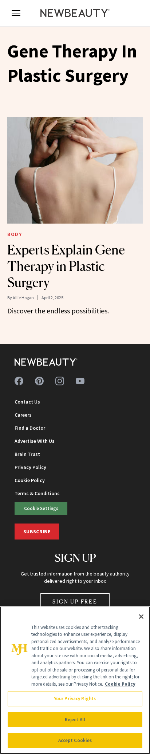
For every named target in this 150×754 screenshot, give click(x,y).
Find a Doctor (30, 428)
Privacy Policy (30, 467)
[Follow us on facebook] (19, 381)
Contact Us (27, 401)
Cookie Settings (41, 508)
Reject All (75, 720)
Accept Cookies (75, 740)
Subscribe (36, 531)
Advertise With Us (35, 441)
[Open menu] (16, 13)
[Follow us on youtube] (80, 381)
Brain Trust (27, 454)
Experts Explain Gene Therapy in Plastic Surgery (66, 266)
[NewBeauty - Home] (75, 13)
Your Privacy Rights (75, 698)
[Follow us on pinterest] (39, 381)
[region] (75, 680)
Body (14, 234)
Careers (23, 415)
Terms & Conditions (37, 493)
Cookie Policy (30, 480)
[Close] (141, 617)
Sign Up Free (75, 601)
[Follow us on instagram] (59, 381)
